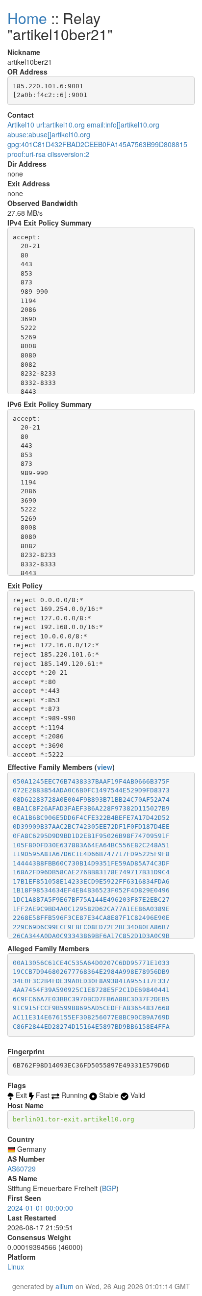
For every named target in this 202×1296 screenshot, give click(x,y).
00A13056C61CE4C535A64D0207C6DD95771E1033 (91, 962)
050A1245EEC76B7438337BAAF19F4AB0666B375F (91, 781)
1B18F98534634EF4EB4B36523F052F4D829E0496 (91, 890)
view (104, 767)
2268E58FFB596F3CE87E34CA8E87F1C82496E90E (91, 917)
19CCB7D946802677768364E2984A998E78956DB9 (91, 971)
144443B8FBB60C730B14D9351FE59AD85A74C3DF (91, 863)
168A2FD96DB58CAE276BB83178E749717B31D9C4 (91, 872)
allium (64, 1286)
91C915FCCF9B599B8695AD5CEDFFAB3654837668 (91, 1008)
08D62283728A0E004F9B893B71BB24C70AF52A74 (91, 799)
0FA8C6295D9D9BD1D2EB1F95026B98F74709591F (91, 835)
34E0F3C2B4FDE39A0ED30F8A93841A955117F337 (91, 981)
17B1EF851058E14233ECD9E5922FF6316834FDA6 (91, 881)
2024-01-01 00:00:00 (40, 1208)
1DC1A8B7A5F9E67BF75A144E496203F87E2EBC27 (91, 899)
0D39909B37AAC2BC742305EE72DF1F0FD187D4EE (91, 826)
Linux (15, 1266)
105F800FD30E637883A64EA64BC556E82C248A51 (91, 845)
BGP (109, 1188)
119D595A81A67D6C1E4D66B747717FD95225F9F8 (91, 854)
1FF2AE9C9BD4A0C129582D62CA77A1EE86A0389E (91, 909)
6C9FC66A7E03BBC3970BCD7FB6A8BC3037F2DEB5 (91, 999)
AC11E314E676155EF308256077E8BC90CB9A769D (91, 1017)
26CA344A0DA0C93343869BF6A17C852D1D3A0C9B (91, 936)
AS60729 (21, 1168)
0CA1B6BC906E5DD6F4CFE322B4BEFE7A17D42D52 (91, 817)
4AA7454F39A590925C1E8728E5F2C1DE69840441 (91, 989)
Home (27, 17)
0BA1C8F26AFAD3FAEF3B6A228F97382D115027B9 (91, 808)
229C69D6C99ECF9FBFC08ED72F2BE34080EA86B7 (91, 927)
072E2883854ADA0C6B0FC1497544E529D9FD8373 (91, 790)
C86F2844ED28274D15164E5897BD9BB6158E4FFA (91, 1026)
